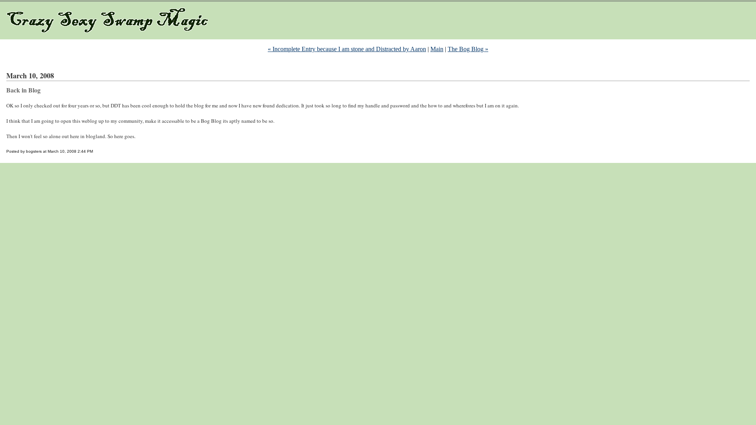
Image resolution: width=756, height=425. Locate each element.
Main (436, 49)
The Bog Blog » (468, 49)
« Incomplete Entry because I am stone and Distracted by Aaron (347, 49)
